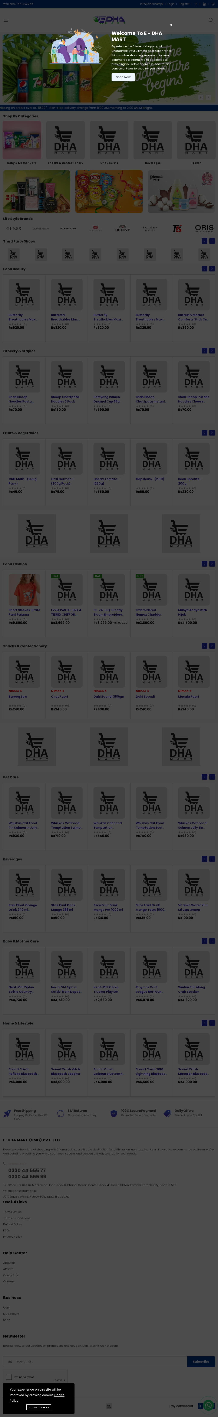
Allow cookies (39, 1407)
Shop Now (123, 77)
